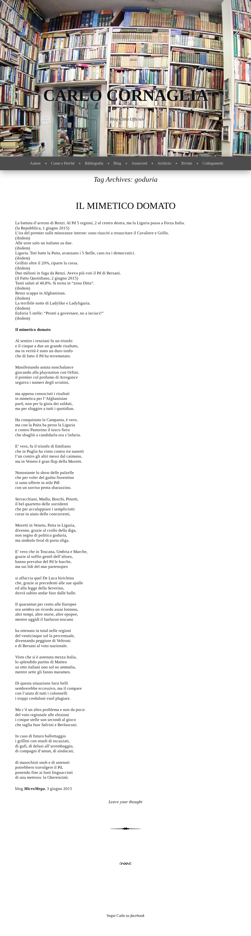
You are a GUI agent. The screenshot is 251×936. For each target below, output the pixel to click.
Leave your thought (125, 802)
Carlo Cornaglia (125, 95)
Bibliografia (94, 163)
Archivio (164, 163)
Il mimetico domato (126, 206)
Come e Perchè (63, 163)
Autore (35, 163)
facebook (137, 915)
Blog (117, 163)
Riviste (186, 163)
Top (239, 924)
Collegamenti (212, 163)
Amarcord (139, 163)
